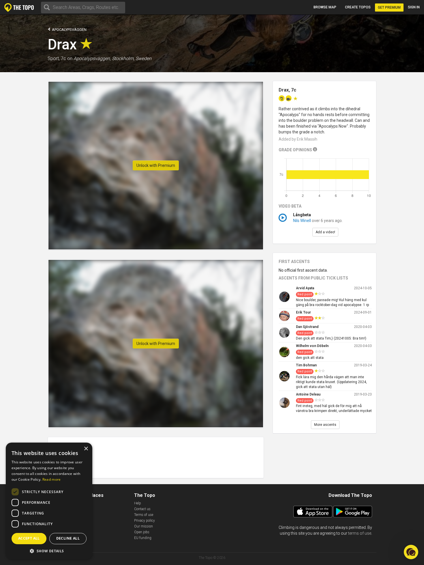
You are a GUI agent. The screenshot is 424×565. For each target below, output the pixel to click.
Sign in (414, 7)
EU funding (142, 538)
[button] (49, 550)
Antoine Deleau (308, 394)
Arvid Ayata (305, 288)
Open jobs (141, 532)
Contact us (142, 509)
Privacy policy (144, 521)
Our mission (143, 526)
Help (137, 503)
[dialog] (49, 501)
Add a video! (325, 232)
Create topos (358, 7)
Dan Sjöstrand (307, 327)
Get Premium (389, 7)
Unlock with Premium (155, 165)
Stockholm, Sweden (131, 58)
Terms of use (143, 515)
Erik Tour (303, 312)
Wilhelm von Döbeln (312, 346)
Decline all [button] (68, 538)
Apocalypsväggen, (92, 58)
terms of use (359, 533)
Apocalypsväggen (69, 29)
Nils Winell (302, 220)
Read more (51, 479)
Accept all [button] (29, 538)
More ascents (325, 425)
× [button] (86, 449)
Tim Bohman (306, 365)
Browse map (325, 7)
